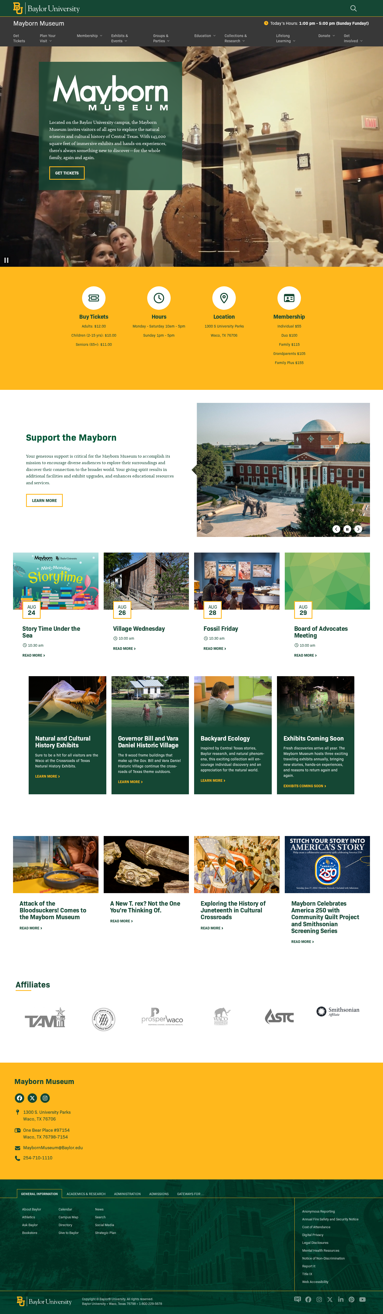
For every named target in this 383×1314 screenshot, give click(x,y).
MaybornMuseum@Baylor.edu (53, 1147)
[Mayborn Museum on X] (32, 1098)
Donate (324, 35)
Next (358, 529)
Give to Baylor (69, 1232)
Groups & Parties (160, 38)
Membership (87, 35)
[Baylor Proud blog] (296, 1301)
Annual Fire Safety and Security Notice (330, 1218)
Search (100, 1216)
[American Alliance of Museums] (103, 1023)
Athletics (28, 1216)
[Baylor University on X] (329, 1301)
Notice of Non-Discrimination (323, 1258)
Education (202, 35)
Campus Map (68, 1216)
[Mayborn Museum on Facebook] (19, 1098)
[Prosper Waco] (162, 1023)
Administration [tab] (127, 1193)
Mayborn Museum (38, 23)
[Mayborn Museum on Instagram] (45, 1098)
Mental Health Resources (320, 1250)
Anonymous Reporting (318, 1211)
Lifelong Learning (283, 38)
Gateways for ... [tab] (190, 1193)
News (99, 1209)
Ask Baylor (30, 1224)
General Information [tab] (39, 1193)
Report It (308, 1265)
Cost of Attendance (316, 1226)
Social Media (104, 1224)
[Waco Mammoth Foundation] (220, 1023)
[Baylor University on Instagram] (318, 1301)
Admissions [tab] (159, 1193)
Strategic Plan (105, 1232)
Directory (65, 1224)
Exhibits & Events (119, 38)
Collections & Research (236, 38)
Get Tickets (19, 38)
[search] (354, 8)
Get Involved (351, 38)
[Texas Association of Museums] (45, 1023)
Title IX (307, 1273)
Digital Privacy (312, 1234)
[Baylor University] (45, 8)
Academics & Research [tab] (86, 1193)
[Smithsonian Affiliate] (338, 1023)
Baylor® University (112, 1299)
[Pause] (6, 260)
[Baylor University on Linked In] (340, 1301)
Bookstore (29, 1232)
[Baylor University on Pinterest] (350, 1301)
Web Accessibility (315, 1281)
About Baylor (31, 1209)
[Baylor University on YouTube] (361, 1301)
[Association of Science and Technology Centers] (279, 1023)
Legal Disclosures (315, 1242)
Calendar (65, 1209)
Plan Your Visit (47, 38)
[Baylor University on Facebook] (307, 1301)
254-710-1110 (37, 1157)
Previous (336, 529)
